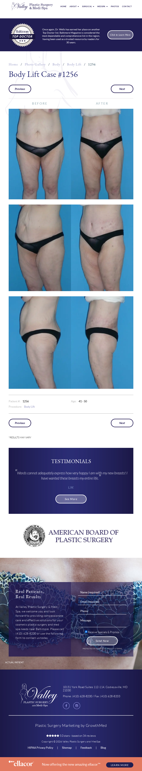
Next (122, 89)
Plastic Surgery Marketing (57, 725)
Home (63, 6)
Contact (127, 6)
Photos (115, 6)
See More (71, 499)
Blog (103, 747)
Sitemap (67, 747)
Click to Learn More (120, 35)
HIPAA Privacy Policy (40, 747)
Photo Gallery (35, 64)
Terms (119, 649)
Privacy (111, 649)
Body (56, 64)
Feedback (86, 747)
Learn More (120, 765)
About (73, 6)
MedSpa (101, 6)
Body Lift (74, 64)
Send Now (102, 640)
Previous (20, 89)
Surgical (87, 6)
